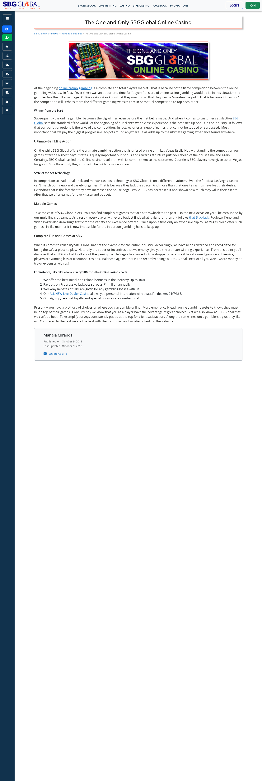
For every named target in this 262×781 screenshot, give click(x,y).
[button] (234, 5)
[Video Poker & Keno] (7, 101)
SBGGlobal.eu (41, 33)
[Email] (45, 353)
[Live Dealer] (7, 56)
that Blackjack (199, 217)
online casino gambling (75, 88)
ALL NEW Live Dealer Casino (70, 294)
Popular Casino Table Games (66, 33)
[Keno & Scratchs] (7, 110)
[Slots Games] (7, 92)
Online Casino (58, 353)
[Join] (7, 38)
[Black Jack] (7, 65)
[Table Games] (7, 74)
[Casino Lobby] (7, 46)
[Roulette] (7, 83)
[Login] (7, 29)
